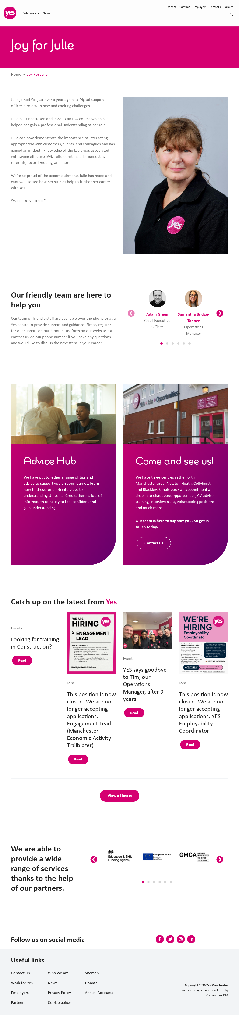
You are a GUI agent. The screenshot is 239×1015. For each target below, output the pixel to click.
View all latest (120, 795)
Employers (199, 7)
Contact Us (20, 973)
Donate (171, 7)
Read (22, 660)
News (46, 13)
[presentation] (131, 313)
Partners (215, 7)
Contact (184, 7)
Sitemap (92, 973)
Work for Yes (22, 983)
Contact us (153, 543)
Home (16, 74)
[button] (161, 343)
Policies (228, 7)
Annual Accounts (99, 992)
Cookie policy (59, 1002)
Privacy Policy (59, 992)
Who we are (31, 13)
